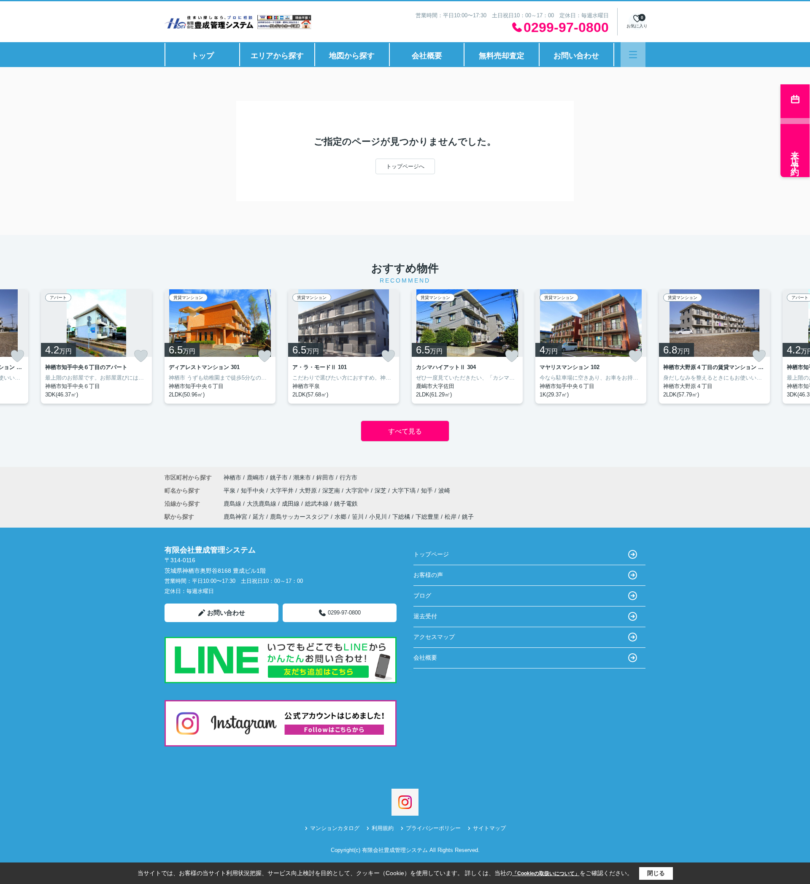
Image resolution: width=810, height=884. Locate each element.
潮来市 (302, 477)
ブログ (422, 595)
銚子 (468, 516)
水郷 (340, 516)
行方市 (348, 477)
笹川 (358, 516)
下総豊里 (427, 516)
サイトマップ (489, 828)
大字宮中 (358, 490)
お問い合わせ (576, 55)
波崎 (444, 490)
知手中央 (253, 490)
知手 (428, 490)
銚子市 (279, 477)
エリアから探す (277, 55)
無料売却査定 (501, 55)
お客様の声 (428, 574)
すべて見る (405, 431)
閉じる (656, 873)
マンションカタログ (334, 828)
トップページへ (405, 166)
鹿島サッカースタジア (299, 516)
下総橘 (401, 516)
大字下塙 (404, 490)
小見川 (378, 516)
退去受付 (425, 616)
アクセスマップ (434, 636)
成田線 (291, 503)
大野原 (309, 490)
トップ (202, 55)
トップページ (431, 554)
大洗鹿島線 (262, 503)
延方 (259, 516)
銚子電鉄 (346, 503)
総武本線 (317, 503)
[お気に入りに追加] (17, 356)
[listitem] (220, 346)
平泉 (230, 490)
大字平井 (282, 490)
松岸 (450, 516)
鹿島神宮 (235, 516)
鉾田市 (325, 477)
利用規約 (383, 828)
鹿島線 (233, 503)
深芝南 (332, 490)
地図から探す (352, 55)
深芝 (381, 490)
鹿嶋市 (256, 477)
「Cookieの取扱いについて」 (546, 873)
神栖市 (232, 477)
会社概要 (427, 55)
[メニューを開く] (633, 54)
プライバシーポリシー (433, 828)
